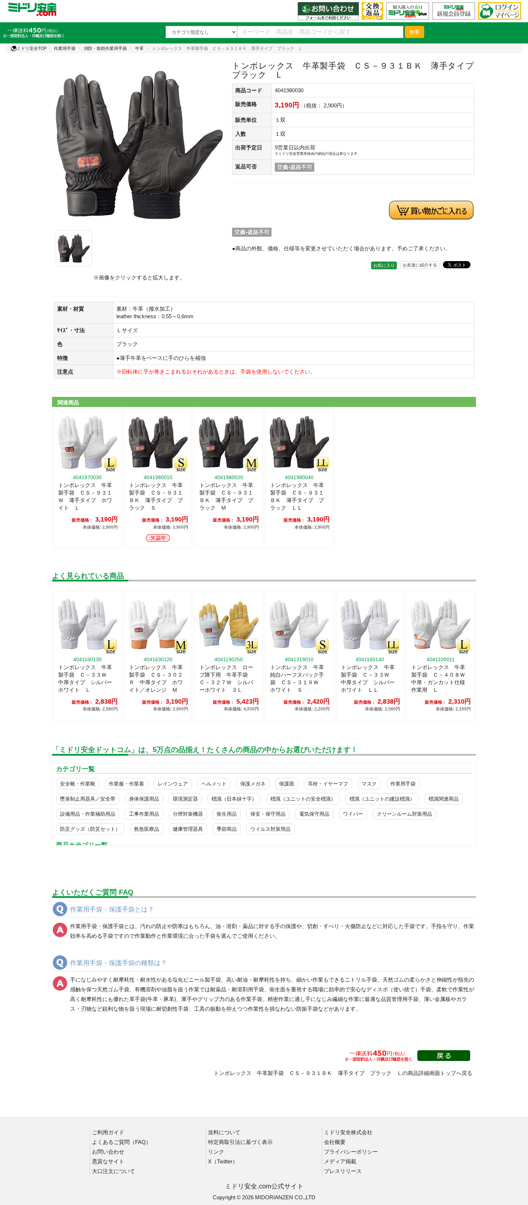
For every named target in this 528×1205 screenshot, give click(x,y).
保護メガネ (252, 784)
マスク (369, 784)
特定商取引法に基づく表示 (240, 1142)
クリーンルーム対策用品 (404, 814)
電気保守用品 (314, 814)
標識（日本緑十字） (234, 799)
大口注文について (113, 1171)
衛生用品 (227, 814)
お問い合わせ (108, 1152)
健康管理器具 (188, 829)
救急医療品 (146, 829)
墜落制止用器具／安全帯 (87, 799)
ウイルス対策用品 (270, 829)
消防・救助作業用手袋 (105, 48)
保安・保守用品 (268, 814)
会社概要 (335, 1142)
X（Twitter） (223, 1161)
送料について (224, 1132)
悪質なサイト (108, 1161)
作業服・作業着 (126, 784)
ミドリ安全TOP (32, 48)
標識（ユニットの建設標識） (382, 799)
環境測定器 (185, 799)
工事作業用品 (144, 814)
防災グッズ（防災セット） (90, 829)
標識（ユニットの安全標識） (303, 799)
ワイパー (353, 814)
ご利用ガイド (108, 1132)
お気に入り (384, 265)
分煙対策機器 (188, 814)
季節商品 (227, 829)
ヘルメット (214, 784)
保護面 (286, 784)
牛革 (139, 48)
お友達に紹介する (420, 265)
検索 (414, 32)
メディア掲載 (340, 1161)
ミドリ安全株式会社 (348, 1132)
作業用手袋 (64, 48)
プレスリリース (343, 1171)
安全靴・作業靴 (77, 784)
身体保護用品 (144, 799)
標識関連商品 (444, 799)
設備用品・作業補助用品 (87, 814)
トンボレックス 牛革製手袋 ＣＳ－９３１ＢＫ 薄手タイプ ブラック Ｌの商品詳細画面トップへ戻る (343, 1073)
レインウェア (173, 784)
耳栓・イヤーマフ (328, 784)
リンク (216, 1152)
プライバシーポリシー (351, 1152)
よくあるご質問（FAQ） (121, 1142)
